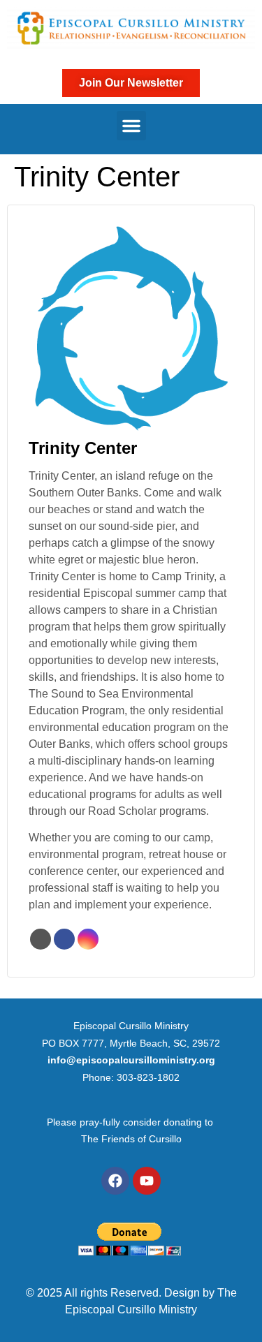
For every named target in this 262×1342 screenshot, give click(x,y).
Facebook (64, 939)
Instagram (88, 939)
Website (40, 939)
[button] (131, 125)
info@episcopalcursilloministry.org (131, 1060)
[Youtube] (147, 1181)
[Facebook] (115, 1181)
